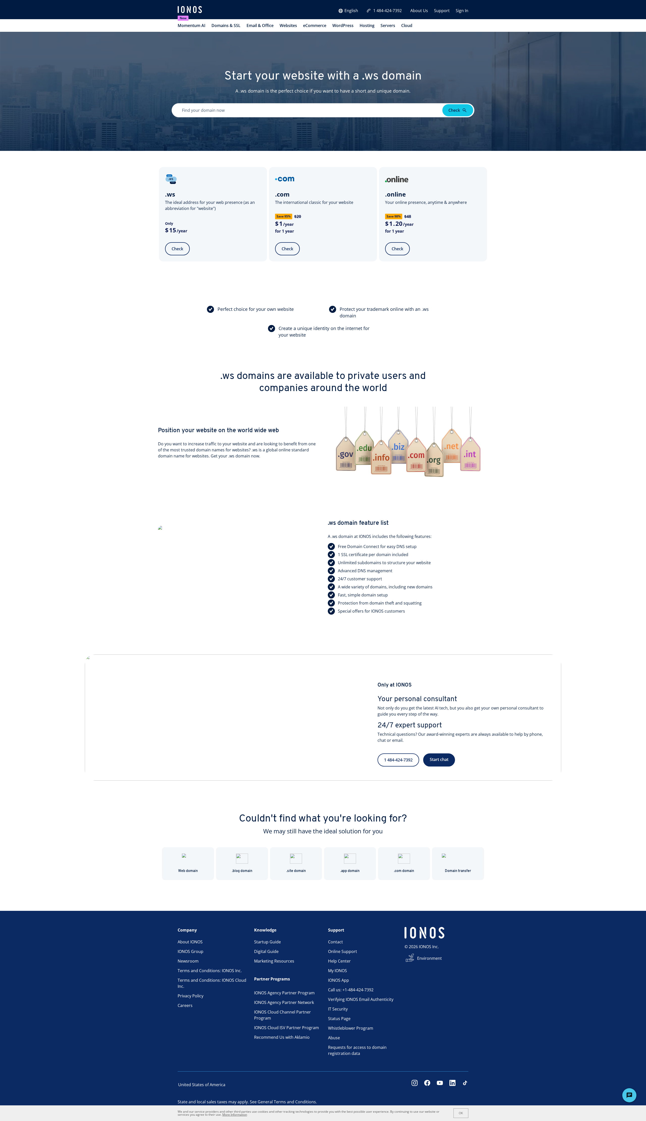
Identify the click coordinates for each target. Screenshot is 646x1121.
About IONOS (190, 942)
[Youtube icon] (440, 1085)
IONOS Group (190, 951)
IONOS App (338, 980)
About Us (419, 10)
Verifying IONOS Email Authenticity (360, 999)
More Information (234, 1114)
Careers (185, 1005)
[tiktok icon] (465, 1085)
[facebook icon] (427, 1085)
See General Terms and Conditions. (283, 1102)
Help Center (339, 961)
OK (461, 1113)
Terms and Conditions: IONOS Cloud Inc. (212, 983)
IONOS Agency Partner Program (284, 993)
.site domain (296, 871)
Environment (429, 958)
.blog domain (242, 871)
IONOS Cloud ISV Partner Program (286, 1027)
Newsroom (188, 961)
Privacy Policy (190, 996)
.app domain (350, 871)
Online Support (342, 951)
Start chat (439, 759)
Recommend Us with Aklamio (282, 1037)
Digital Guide (266, 951)
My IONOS (337, 970)
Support (442, 10)
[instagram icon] (414, 1085)
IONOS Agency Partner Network (284, 1002)
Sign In (462, 10)
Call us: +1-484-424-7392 (350, 990)
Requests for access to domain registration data (357, 1050)
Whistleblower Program (350, 1028)
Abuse (334, 1038)
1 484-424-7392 (387, 10)
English (351, 10)
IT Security (338, 1009)
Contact (335, 942)
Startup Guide (267, 942)
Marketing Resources (274, 961)
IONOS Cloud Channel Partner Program (282, 1015)
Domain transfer (458, 871)
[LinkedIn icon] (452, 1085)
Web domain (188, 871)
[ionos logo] (190, 10)
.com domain (404, 871)
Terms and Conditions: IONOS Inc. (210, 970)
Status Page (339, 1018)
